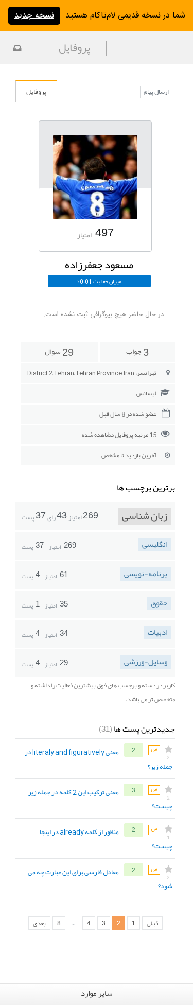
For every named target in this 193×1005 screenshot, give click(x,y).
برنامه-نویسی (145, 574)
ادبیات (157, 632)
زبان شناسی (144, 516)
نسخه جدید (34, 16)
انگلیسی (154, 544)
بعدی (39, 923)
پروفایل (36, 91)
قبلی (152, 923)
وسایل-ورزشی (145, 662)
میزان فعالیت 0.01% (99, 281)
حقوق (159, 603)
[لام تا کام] (16, 50)
